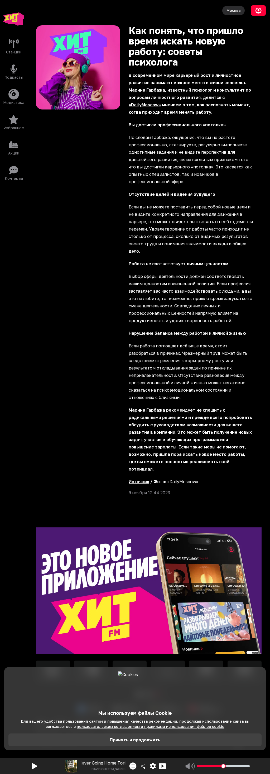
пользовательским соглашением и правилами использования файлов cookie (150, 726)
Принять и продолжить (135, 739)
